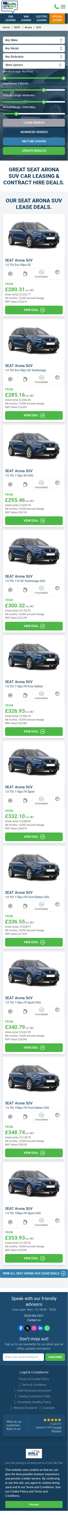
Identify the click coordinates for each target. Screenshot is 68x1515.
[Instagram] (34, 1328)
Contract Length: (19, 95)
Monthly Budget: (18, 71)
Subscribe (55, 1357)
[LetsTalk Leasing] (9, 7)
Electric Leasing (41, 18)
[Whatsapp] (47, 1328)
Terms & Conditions (34, 1384)
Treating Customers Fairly (34, 1396)
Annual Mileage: (19, 107)
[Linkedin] (40, 1328)
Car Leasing (10, 18)
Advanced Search (34, 132)
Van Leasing (26, 18)
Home (6, 27)
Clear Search (34, 122)
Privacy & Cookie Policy (34, 1379)
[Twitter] (27, 1328)
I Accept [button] (34, 1504)
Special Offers (57, 18)
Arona (28, 27)
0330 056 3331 (34, 1315)
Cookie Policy (19, 1491)
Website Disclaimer (26, 1408)
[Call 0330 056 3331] (56, 6)
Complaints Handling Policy (34, 1402)
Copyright (48, 1408)
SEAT (17, 27)
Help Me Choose (34, 141)
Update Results (34, 150)
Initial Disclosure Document (34, 1390)
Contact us (34, 1320)
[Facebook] (21, 1328)
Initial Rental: (16, 83)
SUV (38, 27)
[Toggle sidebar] (63, 6)
